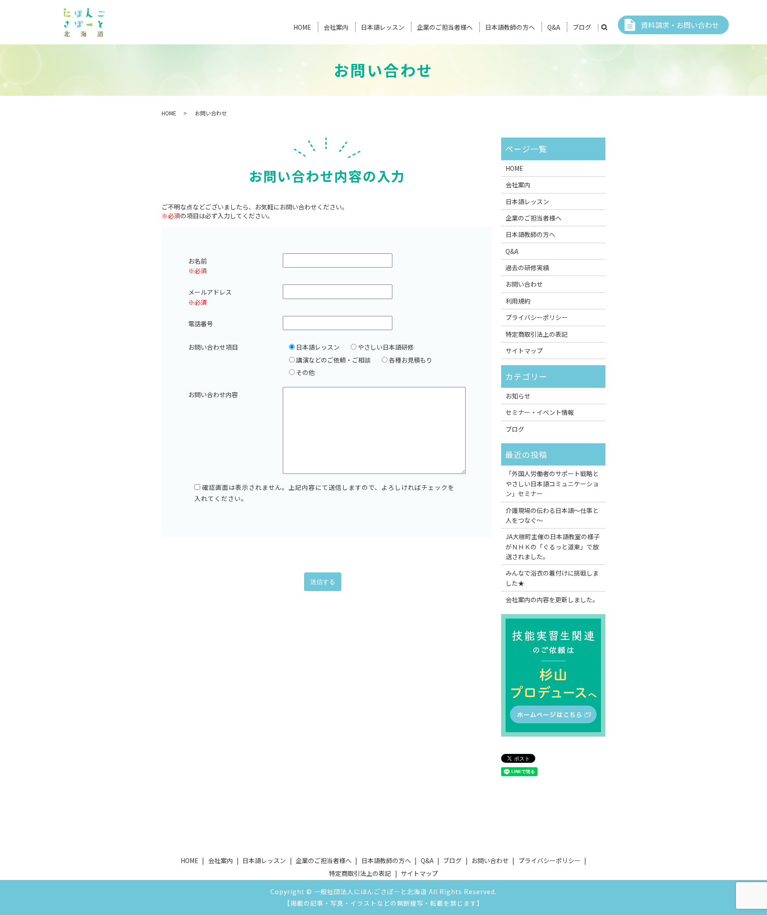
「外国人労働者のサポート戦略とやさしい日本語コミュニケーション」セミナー (552, 483)
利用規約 (518, 300)
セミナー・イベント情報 (540, 412)
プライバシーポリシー (537, 317)
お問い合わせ (524, 284)
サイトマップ (524, 350)
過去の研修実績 (527, 267)
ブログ (582, 27)
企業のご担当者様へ (445, 27)
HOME (302, 27)
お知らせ (518, 395)
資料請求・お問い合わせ (680, 25)
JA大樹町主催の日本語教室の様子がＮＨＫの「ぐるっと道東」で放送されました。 (553, 546)
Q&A (553, 27)
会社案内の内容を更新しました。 (552, 599)
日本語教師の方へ (510, 27)
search (604, 27)
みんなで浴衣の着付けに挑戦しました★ (552, 577)
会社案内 (336, 27)
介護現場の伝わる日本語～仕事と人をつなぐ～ (552, 515)
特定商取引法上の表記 (537, 334)
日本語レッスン (382, 27)
